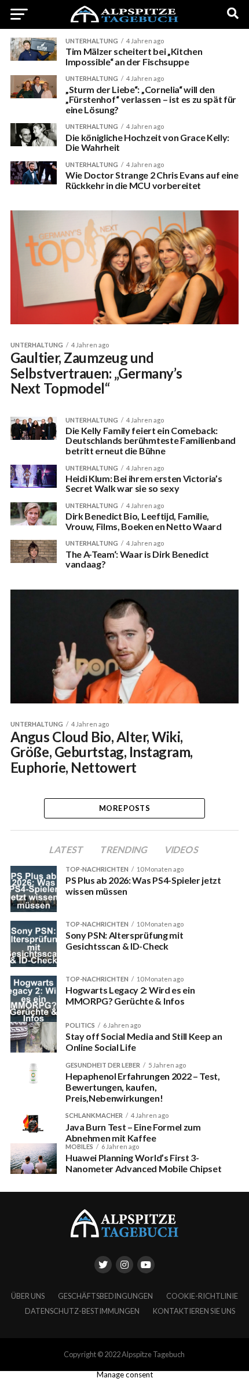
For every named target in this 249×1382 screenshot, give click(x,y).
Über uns (28, 1296)
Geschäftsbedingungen (105, 1296)
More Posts (124, 808)
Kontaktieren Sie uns (194, 1311)
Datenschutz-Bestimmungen (82, 1311)
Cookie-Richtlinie (202, 1296)
